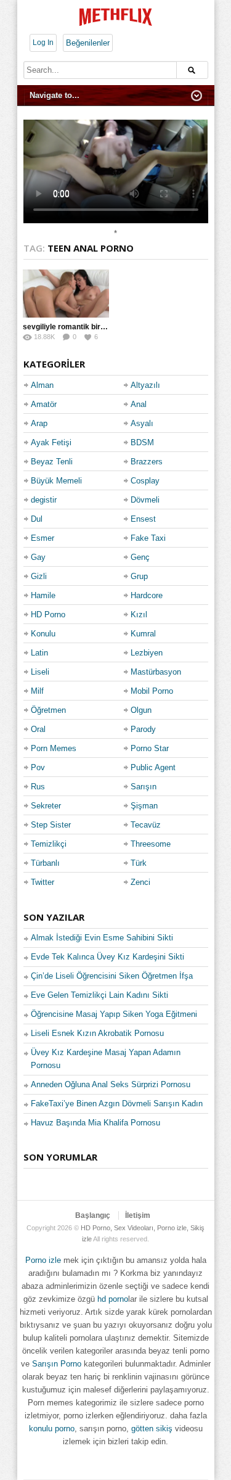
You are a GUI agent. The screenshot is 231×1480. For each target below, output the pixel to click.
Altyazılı (145, 385)
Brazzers (147, 461)
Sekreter (46, 805)
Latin (39, 652)
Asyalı (142, 423)
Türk (139, 863)
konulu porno (52, 1428)
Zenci (140, 882)
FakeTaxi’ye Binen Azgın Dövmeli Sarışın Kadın (117, 1103)
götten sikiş (151, 1428)
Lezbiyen (147, 652)
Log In (43, 42)
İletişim (137, 1215)
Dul (37, 519)
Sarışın (143, 786)
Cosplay (145, 480)
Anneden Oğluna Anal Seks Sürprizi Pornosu (110, 1084)
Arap (39, 423)
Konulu (43, 633)
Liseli (40, 671)
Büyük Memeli (56, 480)
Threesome (151, 844)
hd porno (112, 1299)
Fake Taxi (148, 538)
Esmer (42, 538)
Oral (38, 729)
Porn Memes (53, 748)
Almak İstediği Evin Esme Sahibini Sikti (102, 937)
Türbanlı (45, 863)
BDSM (142, 442)
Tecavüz (146, 824)
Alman (42, 385)
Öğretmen (48, 710)
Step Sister (51, 824)
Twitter (42, 882)
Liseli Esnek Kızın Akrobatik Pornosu (97, 1033)
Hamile (43, 595)
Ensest (143, 519)
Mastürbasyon (156, 671)
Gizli (39, 576)
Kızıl (139, 614)
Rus (38, 786)
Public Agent (153, 767)
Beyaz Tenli (52, 461)
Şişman (144, 805)
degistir (44, 499)
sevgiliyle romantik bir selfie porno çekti (93, 327)
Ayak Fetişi (51, 442)
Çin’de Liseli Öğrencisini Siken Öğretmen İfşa (112, 975)
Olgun (141, 710)
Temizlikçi (49, 844)
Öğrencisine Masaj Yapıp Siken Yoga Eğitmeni (114, 1014)
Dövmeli (145, 499)
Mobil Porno (152, 691)
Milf (37, 691)
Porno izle (43, 1260)
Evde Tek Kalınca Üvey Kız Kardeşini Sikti (107, 956)
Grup (139, 576)
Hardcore (147, 595)
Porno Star (150, 748)
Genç (140, 557)
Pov (38, 767)
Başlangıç (92, 1215)
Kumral (143, 633)
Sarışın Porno (56, 1363)
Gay (38, 557)
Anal (139, 404)
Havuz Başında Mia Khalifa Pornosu (95, 1122)
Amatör (44, 404)
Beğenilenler (88, 42)
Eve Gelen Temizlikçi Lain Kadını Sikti (99, 995)
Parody (143, 729)
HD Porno (48, 614)
